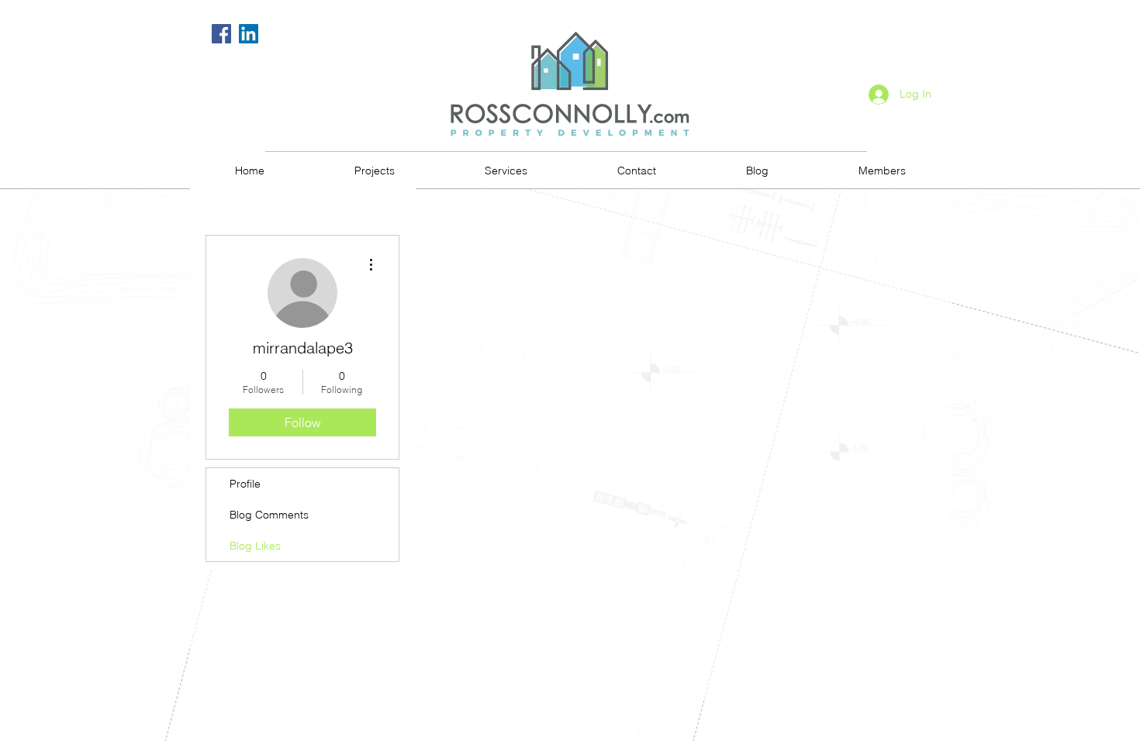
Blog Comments (269, 515)
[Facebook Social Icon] (221, 33)
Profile (245, 484)
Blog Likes (255, 546)
